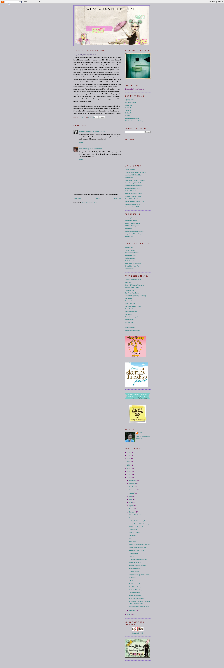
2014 (129, 465)
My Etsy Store (129, 99)
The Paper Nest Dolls (132, 293)
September (132, 490)
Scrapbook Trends (131, 220)
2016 (129, 459)
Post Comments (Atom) (89, 202)
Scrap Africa (129, 247)
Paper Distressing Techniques (134, 199)
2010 (129, 477)
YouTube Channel (130, 102)
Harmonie (128, 314)
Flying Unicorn (130, 250)
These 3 (131, 556)
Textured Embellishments (133, 191)
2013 (129, 468)
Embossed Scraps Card (132, 204)
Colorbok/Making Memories (134, 285)
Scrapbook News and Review (134, 231)
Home (98, 198)
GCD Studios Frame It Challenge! (136, 528)
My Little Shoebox (131, 311)
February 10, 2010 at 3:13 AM (93, 148)
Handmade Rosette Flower (133, 193)
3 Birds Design (129, 322)
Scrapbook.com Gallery (133, 118)
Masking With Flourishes (133, 175)
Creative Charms (130, 325)
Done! (130, 518)
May (130, 502)
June (131, 499)
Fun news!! (132, 535)
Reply (81, 142)
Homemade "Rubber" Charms (135, 180)
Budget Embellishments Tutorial (139, 544)
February (132, 512)
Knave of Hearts (134, 571)
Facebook (128, 107)
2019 (129, 452)
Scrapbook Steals (130, 255)
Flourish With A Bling (132, 287)
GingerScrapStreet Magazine (134, 234)
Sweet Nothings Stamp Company (135, 295)
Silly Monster (133, 581)
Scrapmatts (128, 301)
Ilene (140, 432)
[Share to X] (99, 117)
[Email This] (95, 117)
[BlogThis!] (97, 117)
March (131, 509)
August (131, 493)
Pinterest (128, 110)
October (132, 487)
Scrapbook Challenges (132, 330)
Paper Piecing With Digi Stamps (135, 172)
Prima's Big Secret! (135, 515)
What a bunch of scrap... (112, 9)
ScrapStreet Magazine (132, 317)
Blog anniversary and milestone (139, 574)
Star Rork (82, 131)
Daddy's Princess (134, 568)
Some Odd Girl (130, 303)
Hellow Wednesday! (135, 595)
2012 (129, 471)
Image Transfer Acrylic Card (134, 201)
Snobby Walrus (130, 327)
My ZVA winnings (134, 532)
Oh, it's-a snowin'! (134, 584)
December (132, 480)
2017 (129, 455)
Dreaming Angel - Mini (136, 550)
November (132, 483)
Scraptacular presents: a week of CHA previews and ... (139, 602)
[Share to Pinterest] (104, 117)
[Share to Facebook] (102, 117)
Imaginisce (128, 298)
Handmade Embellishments (134, 207)
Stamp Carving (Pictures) (133, 185)
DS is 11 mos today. (135, 587)
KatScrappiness (130, 258)
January (132, 610)
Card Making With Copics (133, 183)
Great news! (132, 541)
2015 (129, 462)
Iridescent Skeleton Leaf (133, 196)
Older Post (117, 198)
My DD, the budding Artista (138, 547)
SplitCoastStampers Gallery (134, 121)
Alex (80, 148)
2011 (129, 474)
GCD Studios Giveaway (136, 598)
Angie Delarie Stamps (132, 252)
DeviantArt (128, 113)
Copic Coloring (130, 169)
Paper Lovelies (130, 309)
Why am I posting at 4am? (137, 565)
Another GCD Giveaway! (137, 521)
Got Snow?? (132, 577)
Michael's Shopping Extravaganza (135, 591)
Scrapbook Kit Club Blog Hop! (139, 606)
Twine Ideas (129, 177)
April (131, 505)
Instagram (128, 105)
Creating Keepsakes (131, 218)
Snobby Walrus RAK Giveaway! (139, 524)
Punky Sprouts (129, 290)
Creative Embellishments (133, 279)
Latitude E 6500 (137, 633)
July (130, 496)
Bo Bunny (128, 282)
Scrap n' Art (129, 236)
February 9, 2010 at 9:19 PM (95, 131)
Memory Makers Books (132, 223)
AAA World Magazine (132, 225)
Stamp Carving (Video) (132, 188)
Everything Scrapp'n (132, 266)
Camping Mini (133, 553)
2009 (129, 614)
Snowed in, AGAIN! (135, 562)
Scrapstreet (128, 228)
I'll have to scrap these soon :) (138, 559)
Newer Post (77, 198)
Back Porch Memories (132, 261)
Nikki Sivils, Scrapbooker (133, 263)
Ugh (130, 538)
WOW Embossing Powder (133, 306)
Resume (127, 115)
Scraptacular (129, 268)
